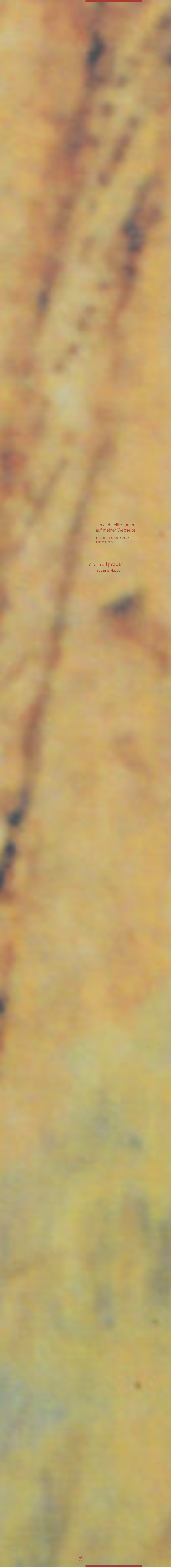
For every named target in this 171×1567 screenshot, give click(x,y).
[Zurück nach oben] (166, 1562)
